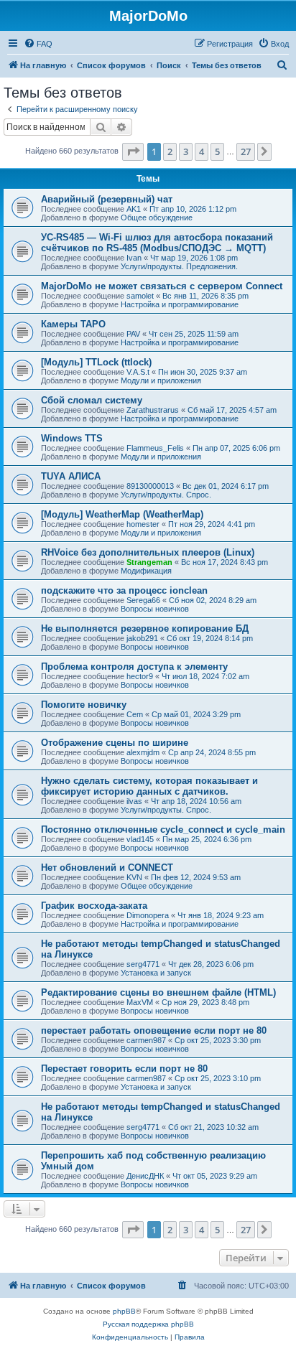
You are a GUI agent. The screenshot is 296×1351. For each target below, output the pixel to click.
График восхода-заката (94, 905)
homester (142, 524)
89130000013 (150, 486)
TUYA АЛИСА (71, 476)
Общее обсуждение (157, 217)
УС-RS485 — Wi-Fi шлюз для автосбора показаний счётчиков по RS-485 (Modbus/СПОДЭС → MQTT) (157, 242)
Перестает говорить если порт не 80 (124, 1068)
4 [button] (201, 151)
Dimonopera (147, 915)
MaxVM (139, 1002)
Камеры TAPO (73, 324)
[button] (133, 151)
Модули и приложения (161, 380)
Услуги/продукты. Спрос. (166, 494)
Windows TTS (72, 438)
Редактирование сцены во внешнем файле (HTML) (158, 992)
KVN (134, 877)
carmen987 (146, 1040)
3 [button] (185, 151)
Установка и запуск (156, 972)
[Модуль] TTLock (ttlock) (96, 362)
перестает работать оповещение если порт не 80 (154, 1030)
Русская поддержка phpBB (148, 1324)
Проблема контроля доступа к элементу (134, 666)
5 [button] (217, 151)
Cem (134, 714)
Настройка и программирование (180, 304)
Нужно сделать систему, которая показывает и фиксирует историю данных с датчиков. (149, 786)
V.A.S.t (137, 372)
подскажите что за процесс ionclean (124, 590)
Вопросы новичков (155, 608)
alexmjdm (142, 752)
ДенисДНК (145, 1176)
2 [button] (169, 151)
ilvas (134, 801)
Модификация (146, 570)
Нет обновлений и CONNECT (107, 867)
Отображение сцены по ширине (114, 742)
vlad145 (140, 839)
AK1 (133, 209)
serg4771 (142, 964)
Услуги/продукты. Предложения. (179, 266)
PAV (133, 333)
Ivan (134, 257)
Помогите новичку (83, 704)
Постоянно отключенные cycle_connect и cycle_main (163, 829)
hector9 (139, 676)
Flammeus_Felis (155, 448)
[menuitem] (38, 43)
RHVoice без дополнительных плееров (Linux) (147, 552)
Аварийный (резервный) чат (106, 199)
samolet (140, 295)
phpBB (124, 1311)
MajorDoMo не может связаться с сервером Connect (161, 286)
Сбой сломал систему (91, 400)
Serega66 (143, 600)
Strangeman (149, 562)
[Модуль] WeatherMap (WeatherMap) (122, 514)
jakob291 (142, 638)
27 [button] (246, 151)
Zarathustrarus (152, 410)
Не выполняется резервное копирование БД (145, 628)
